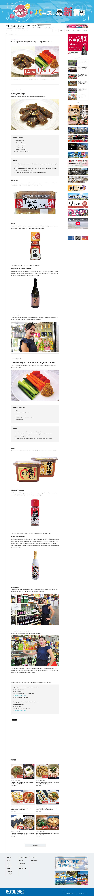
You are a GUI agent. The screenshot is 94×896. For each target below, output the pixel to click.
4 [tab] (50, 22)
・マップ (32, 863)
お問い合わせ (34, 25)
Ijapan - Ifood (16, 39)
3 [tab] (48, 22)
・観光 (8, 868)
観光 (73, 30)
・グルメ (8, 863)
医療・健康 (79, 30)
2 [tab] (46, 22)
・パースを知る (34, 860)
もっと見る (35, 845)
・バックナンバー (22, 868)
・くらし (8, 860)
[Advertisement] (23, 739)
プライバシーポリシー (66, 890)
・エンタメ (9, 865)
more (78, 102)
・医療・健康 (9, 871)
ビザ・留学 (85, 30)
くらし (55, 30)
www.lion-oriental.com (20, 695)
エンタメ (67, 30)
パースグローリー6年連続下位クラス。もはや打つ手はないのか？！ (42, 27)
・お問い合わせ (22, 863)
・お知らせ (21, 865)
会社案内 (28, 25)
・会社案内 (21, 860)
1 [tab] (44, 22)
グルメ (61, 30)
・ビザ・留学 (9, 873)
